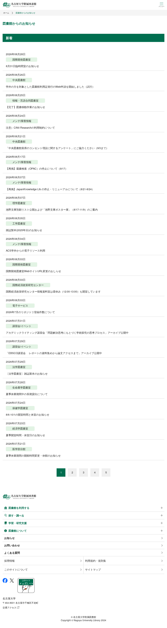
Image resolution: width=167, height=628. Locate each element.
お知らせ (9, 538)
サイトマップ (93, 569)
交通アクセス (9, 607)
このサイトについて (16, 569)
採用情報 (9, 561)
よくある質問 (12, 553)
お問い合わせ (12, 545)
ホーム (6, 12)
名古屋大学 (9, 598)
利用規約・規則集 (95, 561)
